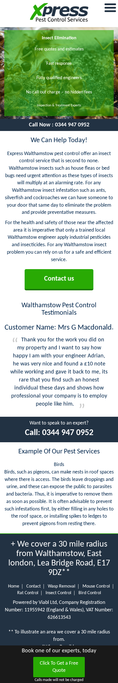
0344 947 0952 (72, 125)
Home (13, 586)
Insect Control (58, 593)
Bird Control (89, 593)
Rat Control (27, 593)
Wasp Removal (61, 586)
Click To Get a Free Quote (59, 667)
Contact (33, 586)
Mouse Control (96, 586)
